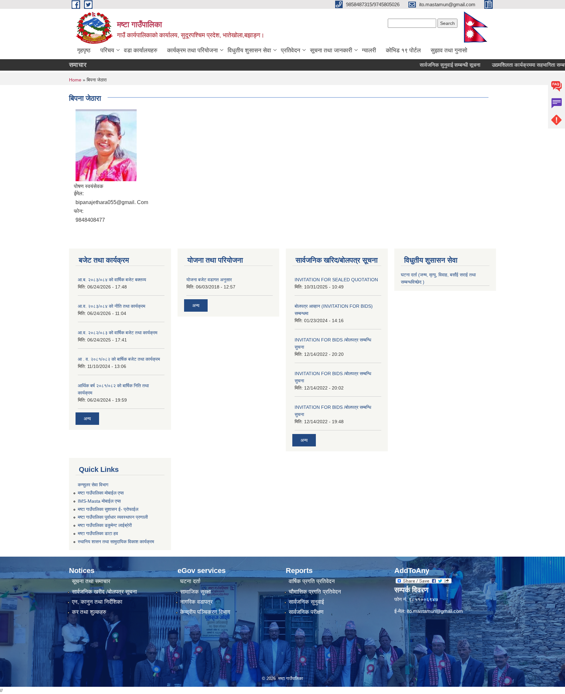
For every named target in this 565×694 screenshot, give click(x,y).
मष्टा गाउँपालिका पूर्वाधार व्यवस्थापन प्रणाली (113, 517)
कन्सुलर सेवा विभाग (93, 484)
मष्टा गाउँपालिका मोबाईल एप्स (101, 492)
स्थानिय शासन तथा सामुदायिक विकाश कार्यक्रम (116, 541)
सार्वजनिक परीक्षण (306, 612)
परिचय (107, 50)
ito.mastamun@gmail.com (435, 611)
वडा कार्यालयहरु (140, 50)
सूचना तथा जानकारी (331, 50)
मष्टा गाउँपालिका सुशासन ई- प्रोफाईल (108, 509)
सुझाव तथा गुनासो (449, 50)
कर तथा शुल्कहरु (89, 612)
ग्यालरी (369, 50)
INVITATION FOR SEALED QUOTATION (336, 279)
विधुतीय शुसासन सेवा (249, 50)
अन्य (87, 418)
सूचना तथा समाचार (91, 581)
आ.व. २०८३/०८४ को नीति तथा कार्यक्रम (111, 306)
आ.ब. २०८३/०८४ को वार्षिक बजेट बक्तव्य (112, 279)
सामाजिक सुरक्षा (195, 592)
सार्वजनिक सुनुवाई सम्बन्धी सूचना (436, 65)
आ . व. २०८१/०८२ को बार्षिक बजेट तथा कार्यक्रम (119, 359)
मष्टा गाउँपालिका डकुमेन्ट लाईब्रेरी (105, 525)
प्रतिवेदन (290, 50)
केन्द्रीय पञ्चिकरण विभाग (205, 612)
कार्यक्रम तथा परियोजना (192, 50)
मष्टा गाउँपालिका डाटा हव (98, 533)
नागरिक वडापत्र (196, 602)
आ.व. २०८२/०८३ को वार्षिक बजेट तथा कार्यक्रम (117, 332)
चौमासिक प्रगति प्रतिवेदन (315, 592)
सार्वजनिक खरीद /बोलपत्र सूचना (104, 592)
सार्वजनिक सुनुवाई (306, 602)
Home (75, 79)
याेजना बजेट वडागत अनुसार (209, 279)
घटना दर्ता (190, 581)
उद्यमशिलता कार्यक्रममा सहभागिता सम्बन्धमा (518, 65)
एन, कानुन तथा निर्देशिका (97, 602)
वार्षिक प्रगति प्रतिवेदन (312, 581)
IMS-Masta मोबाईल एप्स (99, 501)
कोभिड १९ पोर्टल (403, 50)
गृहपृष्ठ (84, 50)
